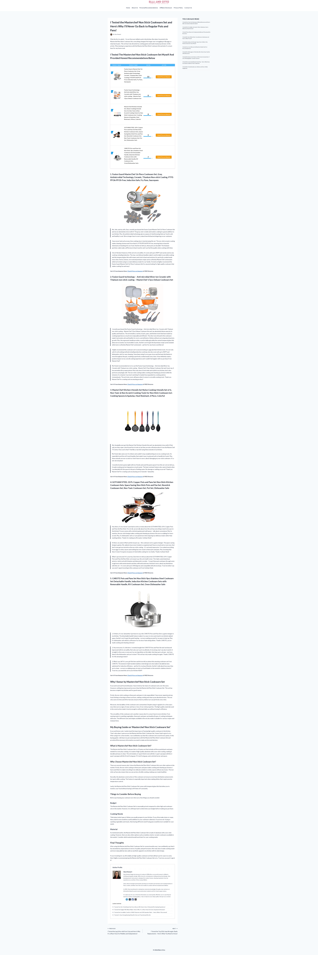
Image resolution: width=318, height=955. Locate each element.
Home (128, 8)
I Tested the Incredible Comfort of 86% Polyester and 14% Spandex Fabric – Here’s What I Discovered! (140, 912)
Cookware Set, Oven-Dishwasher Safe (148, 584)
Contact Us (188, 8)
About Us (135, 8)
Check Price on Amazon (163, 76)
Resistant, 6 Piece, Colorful (153, 396)
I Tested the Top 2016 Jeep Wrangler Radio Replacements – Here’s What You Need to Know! (162, 931)
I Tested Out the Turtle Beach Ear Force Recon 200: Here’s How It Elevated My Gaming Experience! (139, 907)
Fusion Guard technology (123, 277)
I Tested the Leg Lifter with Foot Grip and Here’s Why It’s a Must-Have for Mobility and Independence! (124, 931)
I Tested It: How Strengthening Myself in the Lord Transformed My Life (132, 915)
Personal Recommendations (148, 8)
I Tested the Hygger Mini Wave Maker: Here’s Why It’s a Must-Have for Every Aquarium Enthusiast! (139, 909)
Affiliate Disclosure (166, 8)
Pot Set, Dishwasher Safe (158, 488)
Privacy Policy (178, 8)
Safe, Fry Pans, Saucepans (147, 180)
